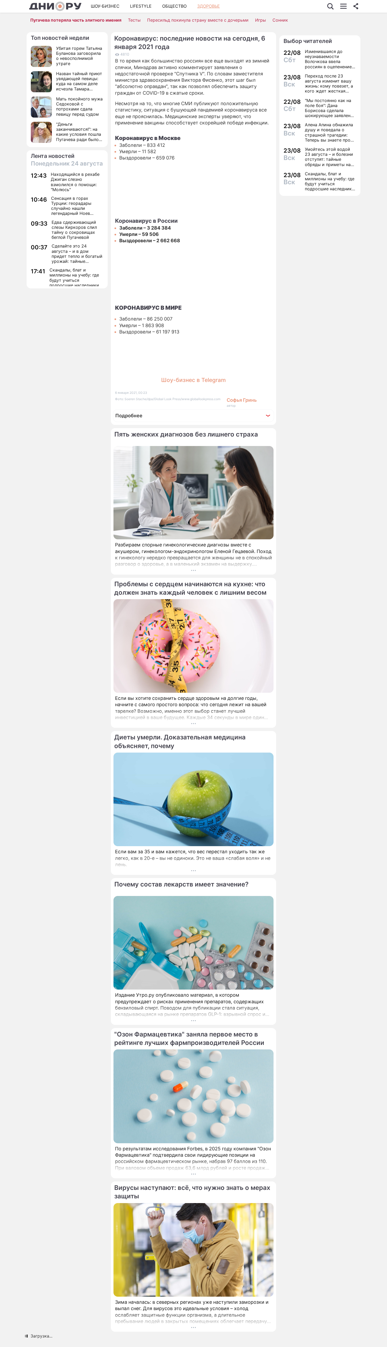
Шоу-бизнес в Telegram (193, 380)
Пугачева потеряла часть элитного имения (75, 20)
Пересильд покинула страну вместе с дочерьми (198, 20)
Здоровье (208, 6)
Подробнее (128, 415)
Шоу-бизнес (105, 6)
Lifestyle (141, 6)
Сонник (280, 20)
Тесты (134, 20)
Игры (260, 20)
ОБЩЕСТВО (174, 6)
